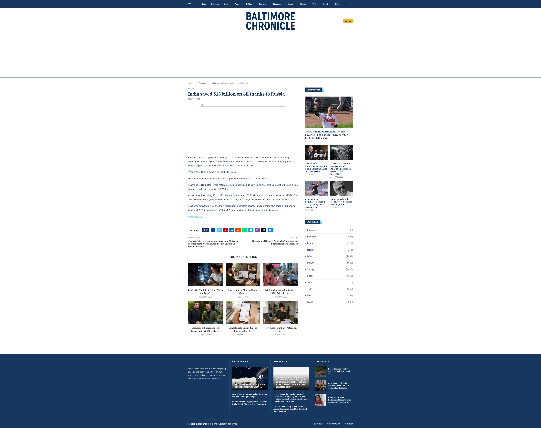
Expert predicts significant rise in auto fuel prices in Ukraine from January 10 (249, 403)
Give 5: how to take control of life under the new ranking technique (249, 395)
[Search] (351, 4)
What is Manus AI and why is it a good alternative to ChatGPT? (249, 385)
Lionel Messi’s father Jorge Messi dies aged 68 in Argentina (341, 202)
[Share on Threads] (263, 230)
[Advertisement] (270, 54)
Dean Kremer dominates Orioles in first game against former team (315, 203)
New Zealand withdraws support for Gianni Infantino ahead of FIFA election (316, 167)
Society (290, 4)
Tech (314, 4)
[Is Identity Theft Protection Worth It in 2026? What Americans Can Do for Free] (205, 274)
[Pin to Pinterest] (225, 230)
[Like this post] (207, 230)
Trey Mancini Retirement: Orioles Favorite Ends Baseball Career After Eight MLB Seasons (326, 134)
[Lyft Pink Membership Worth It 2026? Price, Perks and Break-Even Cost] (280, 274)
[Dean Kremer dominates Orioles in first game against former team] (316, 188)
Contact (348, 21)
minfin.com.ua (195, 217)
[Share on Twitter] (219, 230)
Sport (325, 4)
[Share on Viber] (257, 230)
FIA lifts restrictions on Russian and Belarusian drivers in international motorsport (340, 168)
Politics (249, 4)
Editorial (317, 423)
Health (303, 4)
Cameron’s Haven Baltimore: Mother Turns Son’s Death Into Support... (340, 399)
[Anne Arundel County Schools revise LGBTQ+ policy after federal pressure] (320, 385)
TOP (330, 289)
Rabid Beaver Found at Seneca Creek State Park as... (339, 371)
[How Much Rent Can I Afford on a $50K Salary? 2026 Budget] (280, 312)
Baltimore (215, 4)
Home (203, 4)
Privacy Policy (333, 423)
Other (337, 4)
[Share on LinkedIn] (231, 230)
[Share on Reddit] (238, 230)
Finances (277, 4)
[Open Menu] (189, 4)
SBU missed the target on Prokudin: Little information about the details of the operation (290, 408)
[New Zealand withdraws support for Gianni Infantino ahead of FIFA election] (316, 152)
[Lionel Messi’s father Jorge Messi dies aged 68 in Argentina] (341, 188)
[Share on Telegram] (250, 230)
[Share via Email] (270, 230)
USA (226, 4)
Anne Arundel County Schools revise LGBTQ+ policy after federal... (338, 385)
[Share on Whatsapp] (244, 230)
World (237, 4)
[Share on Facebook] (213, 230)
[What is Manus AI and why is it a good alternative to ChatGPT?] (250, 378)
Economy (262, 4)
